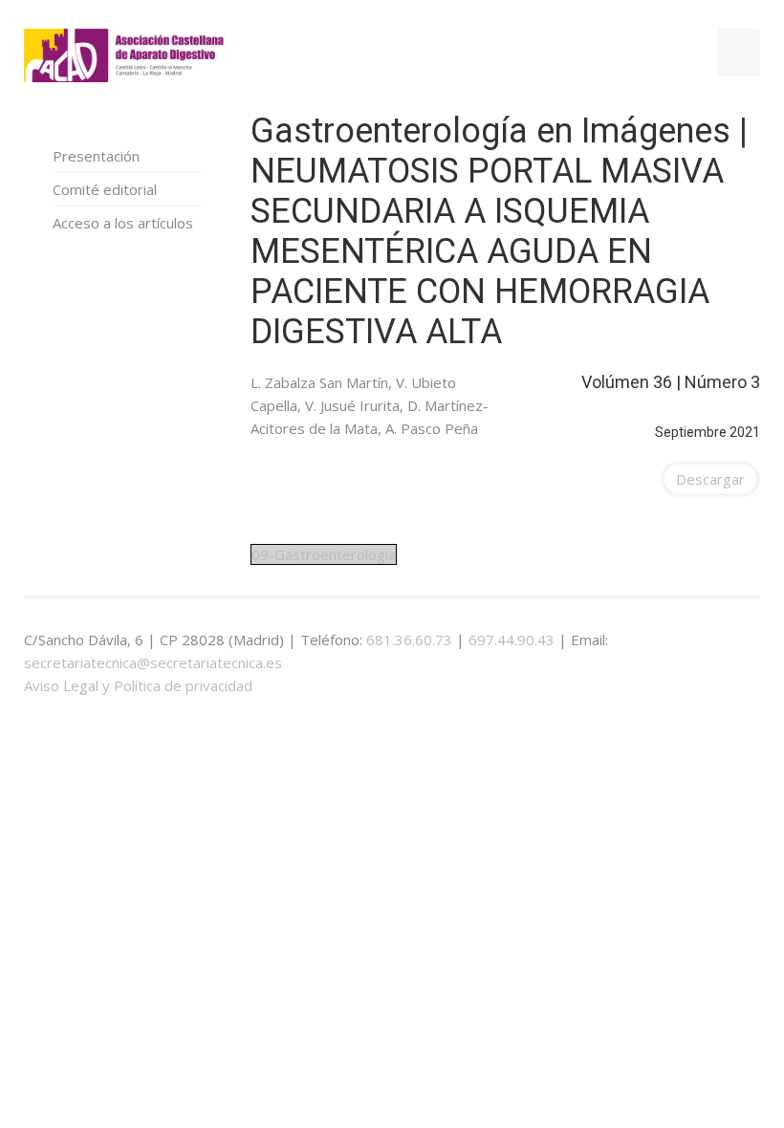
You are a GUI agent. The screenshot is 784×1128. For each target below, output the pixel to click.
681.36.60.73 (409, 639)
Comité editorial (105, 189)
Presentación (96, 155)
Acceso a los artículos (123, 222)
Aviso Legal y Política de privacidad (138, 685)
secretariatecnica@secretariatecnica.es (153, 662)
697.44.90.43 (511, 639)
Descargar (710, 478)
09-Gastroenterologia (323, 554)
